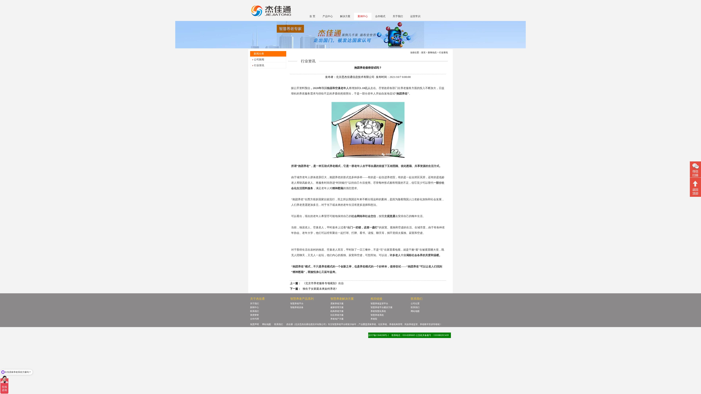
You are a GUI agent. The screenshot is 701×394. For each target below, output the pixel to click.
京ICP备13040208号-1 (378, 335)
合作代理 (254, 319)
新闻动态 (432, 52)
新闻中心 (254, 307)
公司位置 (415, 303)
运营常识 (415, 16)
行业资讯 (259, 65)
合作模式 (380, 16)
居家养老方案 (337, 303)
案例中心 (363, 16)
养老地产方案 (337, 319)
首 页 (312, 16)
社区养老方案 (337, 315)
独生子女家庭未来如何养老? (320, 288)
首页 (423, 52)
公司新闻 (259, 59)
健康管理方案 (337, 307)
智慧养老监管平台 (379, 303)
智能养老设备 (296, 307)
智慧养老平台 (296, 303)
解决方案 (345, 16)
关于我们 (398, 16)
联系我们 (254, 311)
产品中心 (328, 16)
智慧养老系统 (377, 315)
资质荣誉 (254, 315)
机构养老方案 (337, 311)
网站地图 (415, 311)
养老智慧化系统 (378, 311)
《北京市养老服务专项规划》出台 (323, 283)
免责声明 (254, 324)
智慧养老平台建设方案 (381, 307)
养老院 (374, 319)
